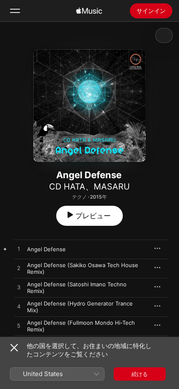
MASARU (112, 187)
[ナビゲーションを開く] (15, 11)
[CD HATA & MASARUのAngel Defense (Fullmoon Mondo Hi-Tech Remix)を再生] (18, 326)
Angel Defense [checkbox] (46, 249)
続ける (140, 374)
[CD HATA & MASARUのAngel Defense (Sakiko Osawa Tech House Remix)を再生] (18, 268)
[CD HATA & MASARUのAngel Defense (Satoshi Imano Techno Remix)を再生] (18, 287)
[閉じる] (14, 347)
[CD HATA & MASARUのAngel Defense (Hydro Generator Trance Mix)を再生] (18, 307)
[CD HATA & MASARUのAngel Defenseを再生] (18, 249)
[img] (89, 11)
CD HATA (67, 187)
